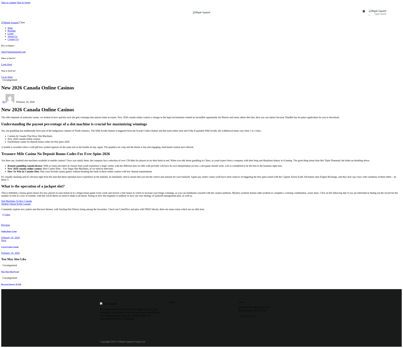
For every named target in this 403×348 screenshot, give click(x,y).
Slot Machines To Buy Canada (16, 201)
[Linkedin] (252, 324)
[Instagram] (242, 324)
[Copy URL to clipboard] (31, 220)
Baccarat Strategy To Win (11, 284)
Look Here (6, 64)
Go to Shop (7, 77)
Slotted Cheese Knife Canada (16, 204)
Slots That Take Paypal (10, 272)
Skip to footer (23, 2)
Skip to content (8, 2)
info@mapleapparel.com (13, 52)
